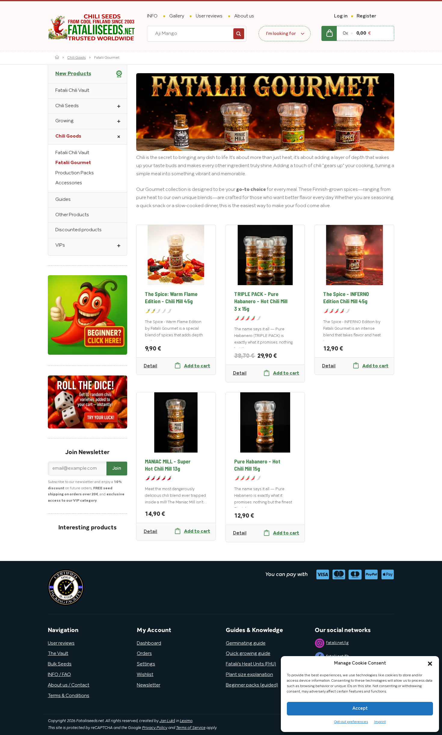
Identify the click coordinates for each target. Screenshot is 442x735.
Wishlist (145, 675)
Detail (150, 366)
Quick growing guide (248, 654)
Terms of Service (190, 728)
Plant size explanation (249, 675)
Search (238, 33)
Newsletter (148, 685)
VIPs (60, 245)
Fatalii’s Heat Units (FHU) (251, 664)
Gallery (176, 16)
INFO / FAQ (59, 675)
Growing (64, 121)
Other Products (72, 215)
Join (116, 468)
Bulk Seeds (60, 664)
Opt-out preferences (351, 722)
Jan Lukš (167, 721)
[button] (430, 664)
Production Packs (74, 173)
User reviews (209, 16)
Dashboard (149, 643)
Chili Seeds (67, 106)
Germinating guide (246, 643)
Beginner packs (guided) (252, 685)
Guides (63, 200)
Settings (146, 664)
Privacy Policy (154, 728)
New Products (73, 73)
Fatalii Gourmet (73, 163)
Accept (360, 708)
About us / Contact (68, 685)
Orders (144, 654)
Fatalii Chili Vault (72, 91)
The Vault (58, 654)
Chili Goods (76, 57)
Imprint (380, 722)
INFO (152, 16)
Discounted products (78, 230)
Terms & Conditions (68, 696)
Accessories (68, 183)
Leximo (186, 721)
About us (244, 16)
